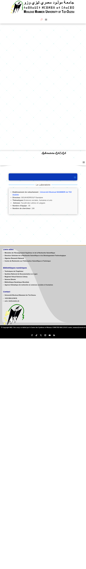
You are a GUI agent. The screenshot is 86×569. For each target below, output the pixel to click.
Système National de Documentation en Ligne (21, 274)
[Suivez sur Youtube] (49, 335)
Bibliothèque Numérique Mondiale (17, 282)
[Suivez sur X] (41, 335)
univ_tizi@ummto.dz (12, 301)
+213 (6, 298)
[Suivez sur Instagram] (45, 335)
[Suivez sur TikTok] (36, 335)
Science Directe (10, 279)
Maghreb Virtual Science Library (16, 276)
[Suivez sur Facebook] (32, 335)
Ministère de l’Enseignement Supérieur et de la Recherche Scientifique (30, 253)
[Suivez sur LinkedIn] (54, 335)
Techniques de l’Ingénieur (14, 271)
